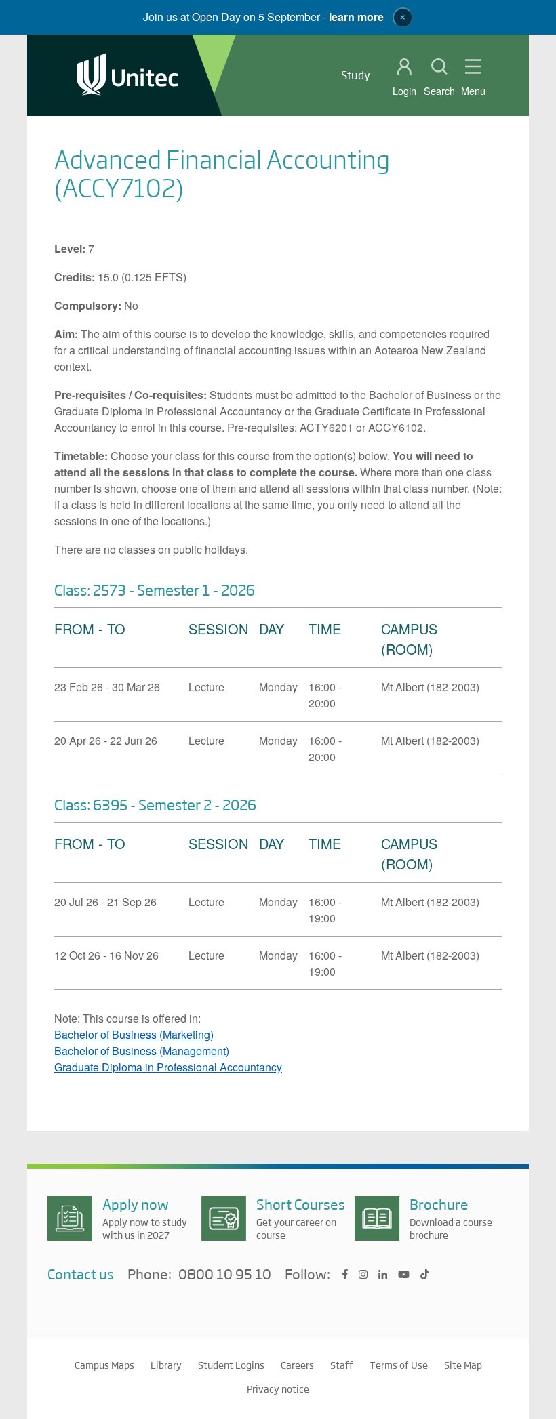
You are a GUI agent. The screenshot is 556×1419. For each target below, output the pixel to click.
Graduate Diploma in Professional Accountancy (168, 1067)
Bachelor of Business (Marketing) (134, 1034)
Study (355, 75)
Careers (297, 1365)
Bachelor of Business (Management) (141, 1050)
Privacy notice (278, 1388)
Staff (341, 1365)
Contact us (80, 1273)
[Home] (127, 75)
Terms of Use (399, 1365)
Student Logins (231, 1365)
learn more (356, 16)
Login (404, 91)
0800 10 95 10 (224, 1274)
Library (166, 1365)
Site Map (463, 1365)
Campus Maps (104, 1365)
